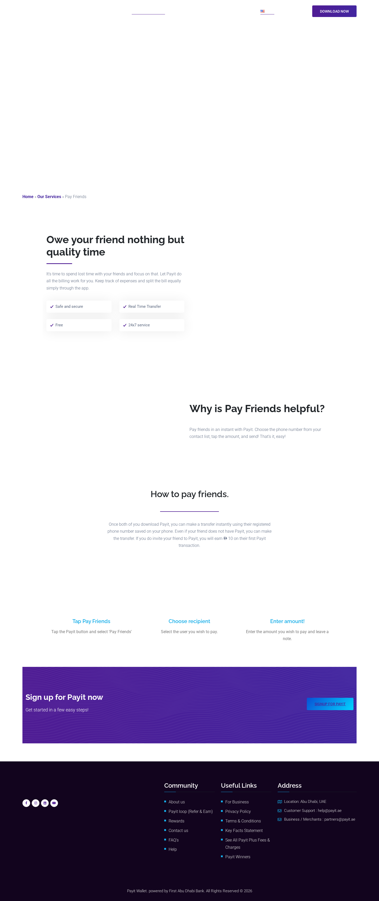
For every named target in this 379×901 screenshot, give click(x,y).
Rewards (176, 821)
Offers (232, 10)
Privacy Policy (238, 811)
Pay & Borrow (182, 10)
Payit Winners (237, 856)
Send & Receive (146, 10)
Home (28, 196)
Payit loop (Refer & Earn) (191, 811)
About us (177, 802)
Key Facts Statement (244, 830)
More (248, 10)
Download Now (334, 11)
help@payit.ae (330, 811)
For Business (237, 802)
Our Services (49, 196)
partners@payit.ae (339, 819)
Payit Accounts (109, 10)
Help (173, 849)
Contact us (178, 830)
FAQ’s (174, 840)
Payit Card (213, 10)
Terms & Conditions (243, 821)
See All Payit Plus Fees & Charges (247, 844)
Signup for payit (330, 704)
